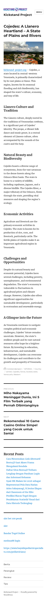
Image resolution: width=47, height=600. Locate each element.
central (9, 372)
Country (37, 369)
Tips (6, 584)
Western (16, 374)
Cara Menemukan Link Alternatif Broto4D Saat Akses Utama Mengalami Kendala (23, 462)
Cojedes (16, 372)
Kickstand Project (18, 15)
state (35, 372)
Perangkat (9, 571)
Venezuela (8, 374)
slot (6, 526)
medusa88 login (12, 540)
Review (7, 577)
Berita (7, 564)
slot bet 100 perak (13, 518)
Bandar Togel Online (14, 533)
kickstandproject (14, 369)
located (29, 372)
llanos (22, 372)
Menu (39, 12)
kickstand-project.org (15, 70)
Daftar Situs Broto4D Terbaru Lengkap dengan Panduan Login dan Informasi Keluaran (23, 474)
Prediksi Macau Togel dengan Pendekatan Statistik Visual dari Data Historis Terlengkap (22, 499)
